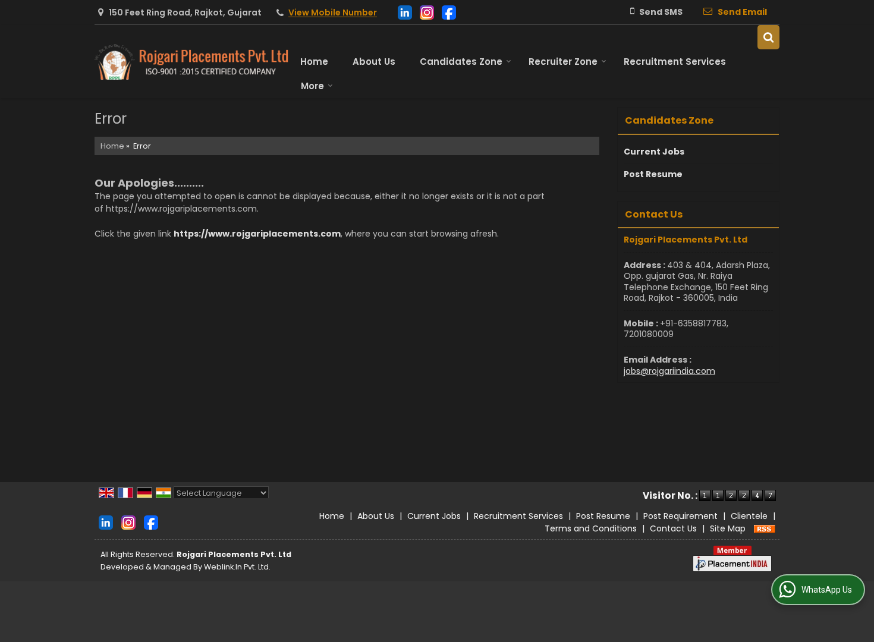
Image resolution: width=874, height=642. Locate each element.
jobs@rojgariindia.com (669, 371)
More (312, 86)
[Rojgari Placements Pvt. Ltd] (191, 62)
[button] (332, 13)
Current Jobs (654, 152)
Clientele (749, 516)
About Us (374, 61)
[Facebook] (449, 12)
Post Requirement (680, 516)
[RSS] (764, 528)
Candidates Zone (461, 61)
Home (314, 61)
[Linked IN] (405, 12)
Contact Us (673, 528)
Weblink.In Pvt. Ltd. (237, 567)
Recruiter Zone (563, 61)
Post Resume (653, 174)
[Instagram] (427, 12)
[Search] (768, 37)
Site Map (728, 528)
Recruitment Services (675, 61)
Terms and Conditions (591, 528)
